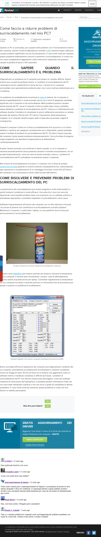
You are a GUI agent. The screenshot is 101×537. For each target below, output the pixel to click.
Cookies (66, 531)
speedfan (34, 41)
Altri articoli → (85, 131)
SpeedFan (17, 273)
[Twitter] (94, 534)
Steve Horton (3, 40)
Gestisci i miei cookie (25, 529)
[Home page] (59, 10)
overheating (46, 39)
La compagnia (10, 527)
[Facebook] (89, 534)
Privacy (60, 531)
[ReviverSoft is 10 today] (53, 10)
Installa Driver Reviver (34, 445)
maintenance (37, 39)
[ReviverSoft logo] (9, 10)
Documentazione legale (40, 527)
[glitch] (37, 357)
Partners (21, 527)
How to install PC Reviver (90, 127)
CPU (48, 50)
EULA (28, 527)
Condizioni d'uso (50, 531)
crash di (42, 97)
